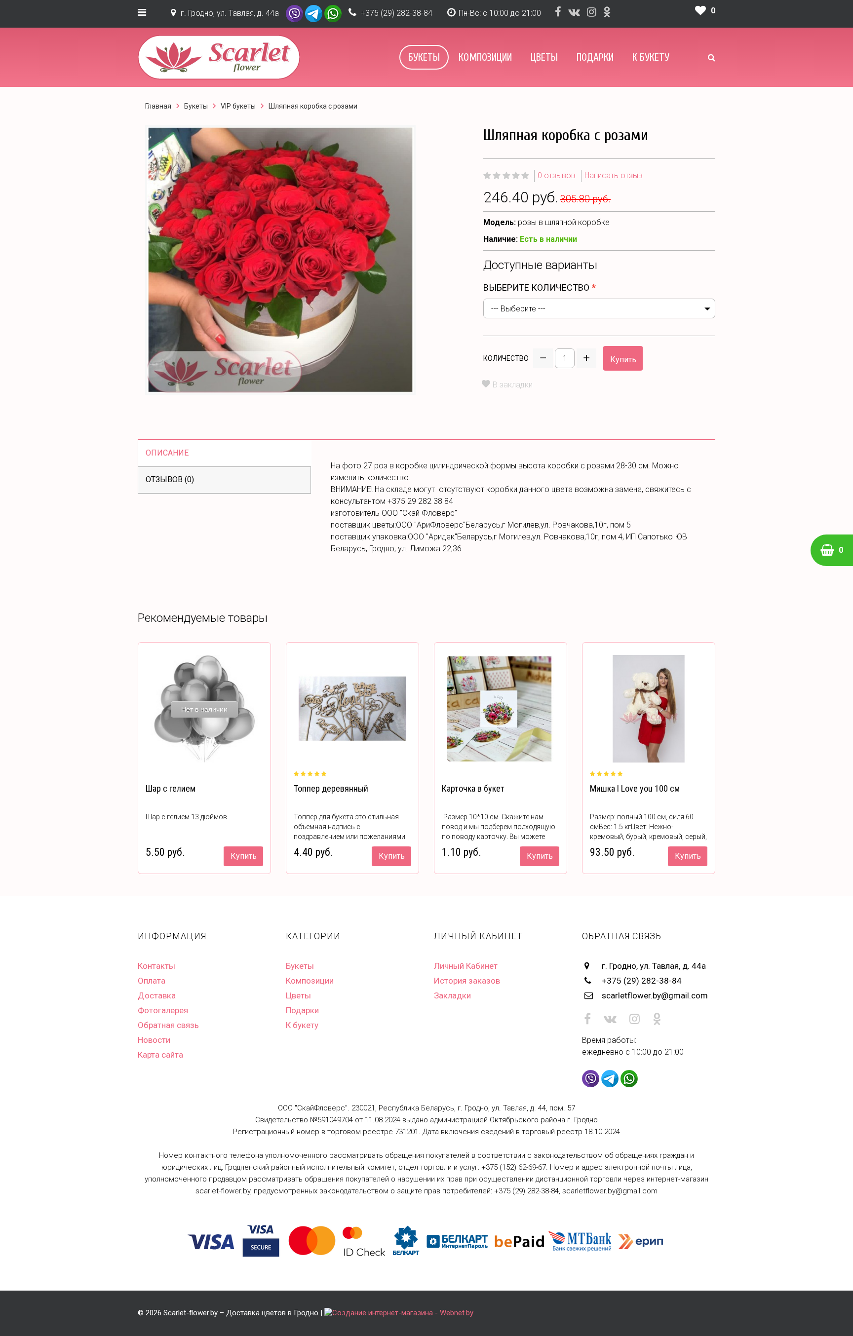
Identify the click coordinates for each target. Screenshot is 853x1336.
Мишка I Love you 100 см (635, 788)
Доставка (157, 995)
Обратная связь (168, 1025)
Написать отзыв (613, 175)
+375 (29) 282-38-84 (396, 13)
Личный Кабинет (466, 966)
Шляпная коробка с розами (313, 106)
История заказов (467, 981)
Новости (154, 1040)
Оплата (151, 981)
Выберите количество (536, 287)
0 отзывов (557, 175)
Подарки (595, 57)
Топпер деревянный (331, 788)
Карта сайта (160, 1055)
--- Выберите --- (518, 308)
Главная (158, 106)
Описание (167, 453)
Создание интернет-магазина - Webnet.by (402, 1312)
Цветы (544, 57)
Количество (506, 358)
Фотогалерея (163, 1010)
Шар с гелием (170, 788)
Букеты (424, 57)
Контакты (156, 966)
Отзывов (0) (170, 479)
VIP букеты (238, 106)
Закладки (452, 995)
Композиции (485, 57)
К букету (650, 57)
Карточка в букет (473, 788)
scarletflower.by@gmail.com (655, 995)
